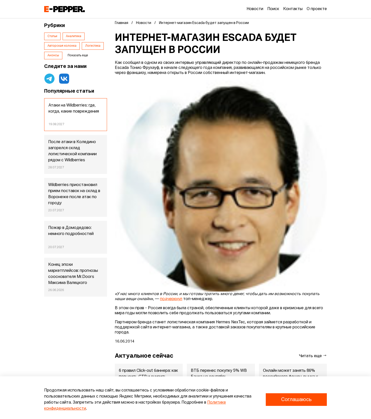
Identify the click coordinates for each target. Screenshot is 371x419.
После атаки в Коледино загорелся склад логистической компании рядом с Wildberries (72, 151)
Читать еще (311, 356)
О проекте (317, 9)
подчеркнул (171, 299)
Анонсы (53, 55)
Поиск (273, 9)
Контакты (293, 9)
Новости (255, 9)
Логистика (92, 45)
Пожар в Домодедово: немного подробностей (71, 231)
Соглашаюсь (296, 399)
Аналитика (73, 36)
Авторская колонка (61, 45)
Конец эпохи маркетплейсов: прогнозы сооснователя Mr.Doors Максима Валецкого (73, 274)
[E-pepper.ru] (64, 9)
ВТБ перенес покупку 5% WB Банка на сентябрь (219, 374)
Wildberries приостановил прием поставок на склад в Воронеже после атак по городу (74, 194)
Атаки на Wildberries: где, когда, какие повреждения (73, 108)
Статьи (52, 36)
